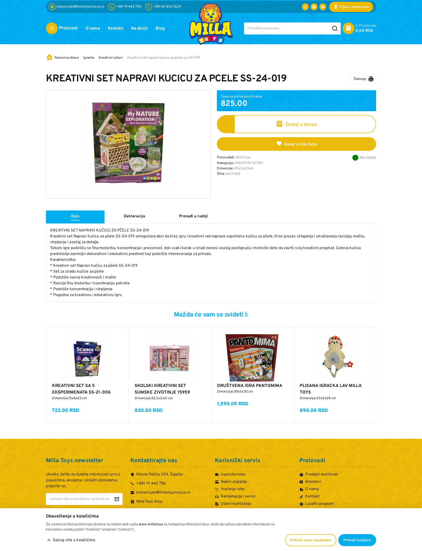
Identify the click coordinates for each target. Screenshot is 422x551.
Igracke (88, 58)
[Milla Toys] (211, 24)
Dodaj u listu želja (300, 144)
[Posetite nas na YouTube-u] (322, 6)
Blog (160, 28)
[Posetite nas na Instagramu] (314, 6)
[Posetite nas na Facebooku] (305, 6)
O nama (92, 28)
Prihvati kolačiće (357, 540)
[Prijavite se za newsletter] (117, 499)
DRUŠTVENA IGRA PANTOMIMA (249, 386)
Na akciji (139, 28)
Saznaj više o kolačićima (74, 540)
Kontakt (115, 28)
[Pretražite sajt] (335, 28)
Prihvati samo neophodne (310, 540)
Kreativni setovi (111, 58)
